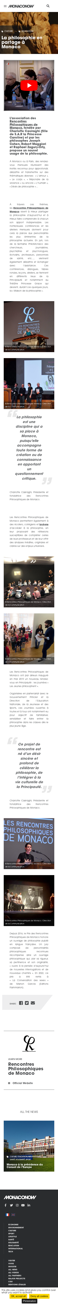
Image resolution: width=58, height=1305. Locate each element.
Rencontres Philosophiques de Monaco (24, 125)
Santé (11, 1240)
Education (27, 31)
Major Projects (16, 1279)
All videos (13, 1273)
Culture (8, 31)
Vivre (11, 1264)
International (15, 1249)
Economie (13, 1225)
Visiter (11, 1261)
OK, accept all (18, 1296)
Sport (11, 1234)
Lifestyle (12, 1237)
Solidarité (13, 1243)
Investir (12, 1267)
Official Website (23, 1083)
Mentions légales (17, 1285)
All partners (14, 1276)
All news (12, 1270)
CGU (10, 1282)
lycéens (43, 525)
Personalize (29, 1301)
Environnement (16, 1228)
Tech (10, 1252)
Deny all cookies (39, 1296)
